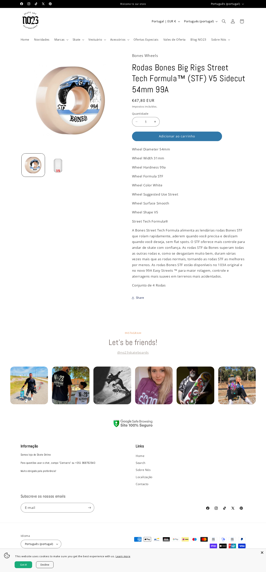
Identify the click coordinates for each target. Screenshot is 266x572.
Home (140, 456)
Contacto (142, 484)
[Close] (262, 553)
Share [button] (140, 298)
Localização (144, 477)
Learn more (123, 556)
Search (140, 463)
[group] (29, 385)
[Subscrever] (89, 507)
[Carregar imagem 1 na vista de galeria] (33, 165)
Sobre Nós (143, 470)
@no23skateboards (133, 352)
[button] (61, 39)
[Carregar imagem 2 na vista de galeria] (58, 165)
